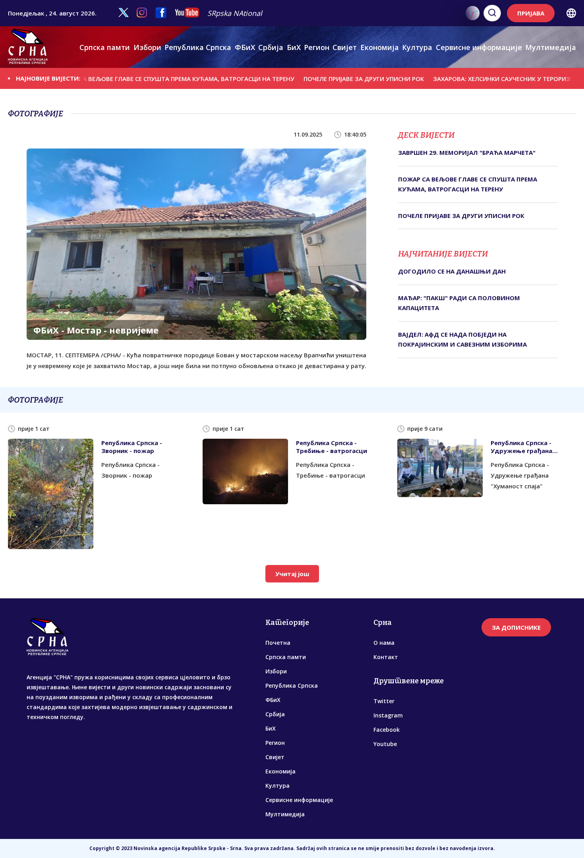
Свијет (345, 47)
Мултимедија (550, 47)
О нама (383, 642)
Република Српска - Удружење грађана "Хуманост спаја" (521, 447)
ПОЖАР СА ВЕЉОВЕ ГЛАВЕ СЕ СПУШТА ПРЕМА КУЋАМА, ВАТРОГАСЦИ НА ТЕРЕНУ (150, 79)
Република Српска (197, 47)
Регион (316, 47)
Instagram (388, 715)
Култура (417, 47)
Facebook (386, 729)
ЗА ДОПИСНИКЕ (516, 627)
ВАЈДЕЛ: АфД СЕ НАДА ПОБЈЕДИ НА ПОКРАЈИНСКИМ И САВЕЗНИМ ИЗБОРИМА (462, 339)
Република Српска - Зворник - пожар (131, 447)
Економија (379, 47)
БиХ (294, 47)
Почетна (277, 642)
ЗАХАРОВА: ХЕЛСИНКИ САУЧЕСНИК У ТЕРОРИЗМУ (482, 79)
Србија (270, 47)
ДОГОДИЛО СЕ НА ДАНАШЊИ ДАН (452, 271)
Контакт (385, 657)
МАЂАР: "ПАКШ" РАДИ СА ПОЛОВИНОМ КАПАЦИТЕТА (459, 303)
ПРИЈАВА (530, 13)
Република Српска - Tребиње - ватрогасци (331, 447)
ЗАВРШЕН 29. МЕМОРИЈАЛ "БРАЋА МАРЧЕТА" (467, 152)
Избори (147, 47)
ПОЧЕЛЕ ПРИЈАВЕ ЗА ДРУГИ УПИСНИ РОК (339, 79)
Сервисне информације (479, 47)
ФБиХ (245, 47)
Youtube (385, 744)
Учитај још (292, 574)
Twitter (383, 701)
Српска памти (104, 47)
